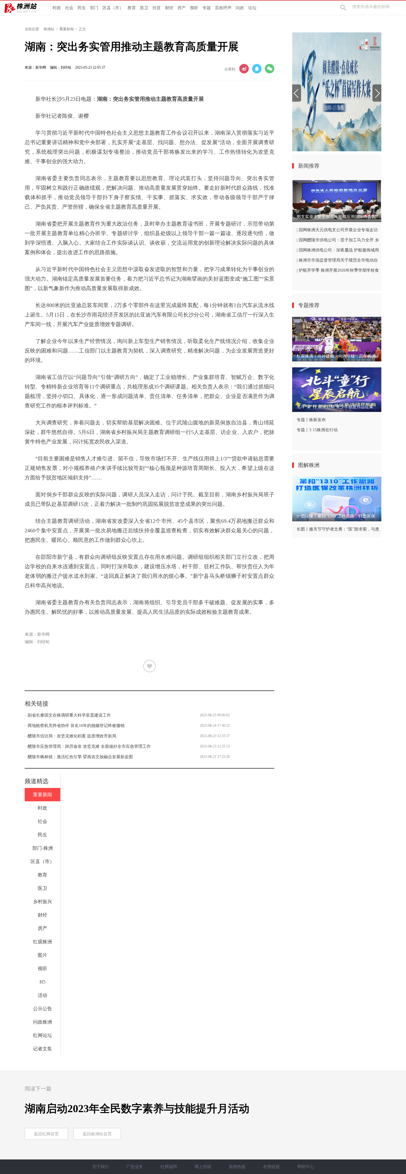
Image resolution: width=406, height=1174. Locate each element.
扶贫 (156, 8)
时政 (57, 8)
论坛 (252, 8)
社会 (69, 8)
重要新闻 (66, 29)
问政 (240, 8)
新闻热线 (237, 1166)
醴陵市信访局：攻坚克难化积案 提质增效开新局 (72, 736)
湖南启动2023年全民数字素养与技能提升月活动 (137, 1109)
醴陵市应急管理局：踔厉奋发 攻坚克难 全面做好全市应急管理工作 (89, 746)
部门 (94, 8)
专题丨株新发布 (311, 420)
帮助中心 (305, 1166)
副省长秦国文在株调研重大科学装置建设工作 (69, 715)
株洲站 (49, 29)
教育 (132, 8)
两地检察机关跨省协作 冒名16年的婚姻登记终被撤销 (76, 725)
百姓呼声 (223, 8)
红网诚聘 (168, 1166)
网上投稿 (203, 1166)
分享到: (230, 69)
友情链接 (271, 1166)
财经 (169, 8)
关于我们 (100, 1166)
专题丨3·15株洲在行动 (317, 430)
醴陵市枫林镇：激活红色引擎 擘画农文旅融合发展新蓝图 (80, 757)
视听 (194, 8)
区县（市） (113, 8)
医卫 (144, 8)
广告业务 (134, 1166)
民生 (82, 8)
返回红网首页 (46, 1134)
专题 (206, 8)
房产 (181, 8)
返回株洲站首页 (97, 1134)
